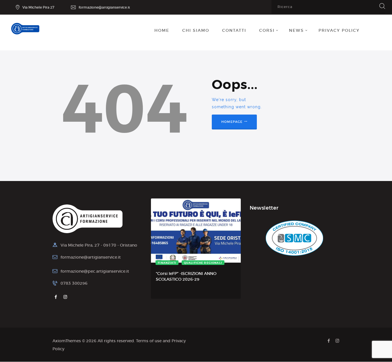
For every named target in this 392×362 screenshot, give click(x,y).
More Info (173, 263)
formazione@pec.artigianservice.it (95, 271)
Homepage (232, 122)
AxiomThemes (67, 340)
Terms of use (149, 340)
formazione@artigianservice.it (91, 257)
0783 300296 (74, 283)
